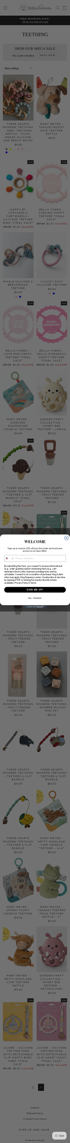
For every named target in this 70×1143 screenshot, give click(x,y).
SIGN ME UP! (35, 590)
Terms (33, 582)
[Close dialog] (66, 538)
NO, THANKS (35, 598)
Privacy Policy (21, 582)
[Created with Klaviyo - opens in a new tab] (35, 607)
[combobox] (9, 558)
